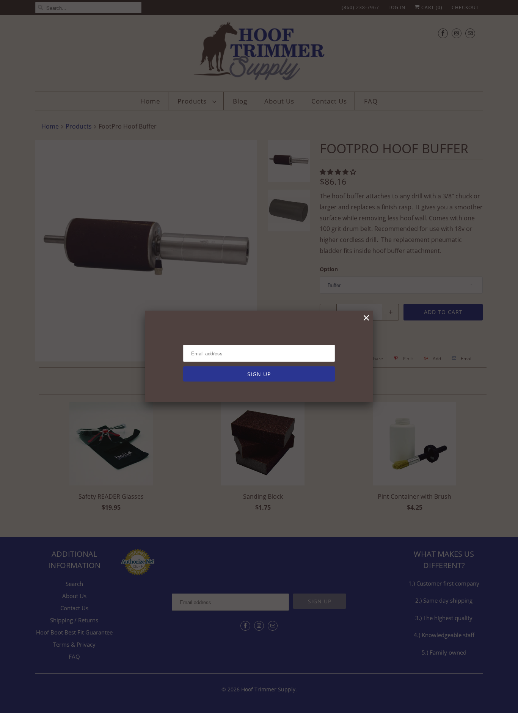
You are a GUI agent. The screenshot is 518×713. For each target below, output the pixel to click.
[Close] (366, 318)
